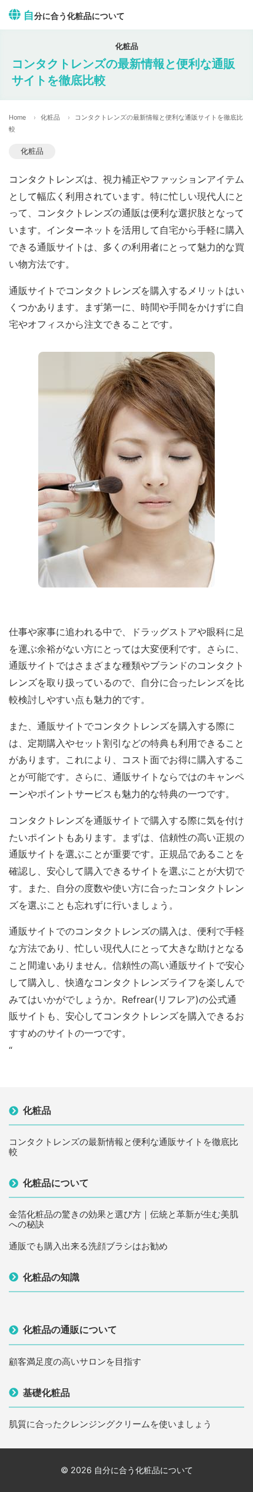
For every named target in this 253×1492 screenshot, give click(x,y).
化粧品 (50, 117)
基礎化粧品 (46, 1392)
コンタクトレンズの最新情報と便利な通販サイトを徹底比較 (123, 1147)
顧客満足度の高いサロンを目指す (75, 1362)
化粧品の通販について (70, 1329)
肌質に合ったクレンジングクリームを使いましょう (110, 1425)
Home (17, 117)
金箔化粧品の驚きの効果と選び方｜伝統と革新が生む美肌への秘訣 (123, 1219)
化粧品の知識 (51, 1277)
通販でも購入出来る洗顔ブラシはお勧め (88, 1247)
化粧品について (56, 1183)
